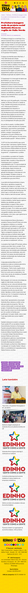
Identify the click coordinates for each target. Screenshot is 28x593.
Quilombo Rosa (15, 368)
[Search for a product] (23, 2)
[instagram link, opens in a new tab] (17, 3)
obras (17, 364)
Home (3, 15)
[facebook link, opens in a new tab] (14, 3)
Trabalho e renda (6, 370)
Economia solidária (14, 362)
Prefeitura (20, 366)
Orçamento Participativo (8, 366)
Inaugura (4, 364)
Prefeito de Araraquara (14, 35)
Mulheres (11, 364)
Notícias (8, 15)
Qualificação (5, 368)
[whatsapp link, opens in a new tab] (20, 3)
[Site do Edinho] (6, 6)
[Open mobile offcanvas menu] (26, 3)
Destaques (4, 362)
